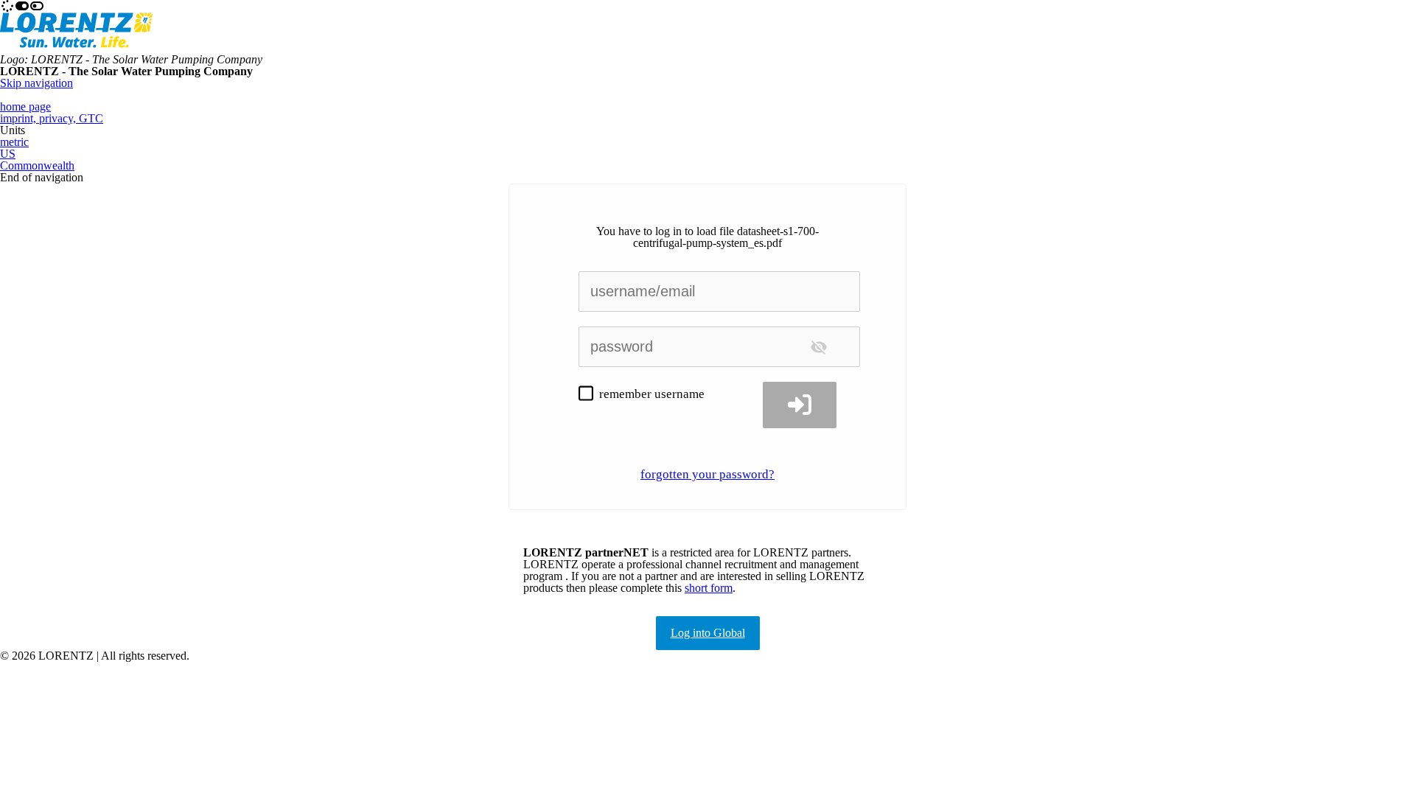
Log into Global (708, 632)
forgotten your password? (707, 474)
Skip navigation (36, 83)
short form (709, 588)
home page (25, 106)
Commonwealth (37, 165)
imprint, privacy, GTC (51, 118)
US (7, 153)
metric (14, 142)
